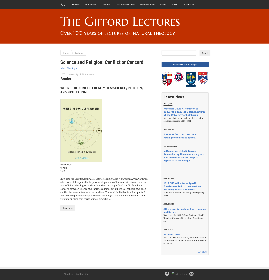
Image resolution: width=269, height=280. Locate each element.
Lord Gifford (90, 4)
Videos (163, 4)
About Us (68, 274)
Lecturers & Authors (125, 4)
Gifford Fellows (147, 4)
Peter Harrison (172, 234)
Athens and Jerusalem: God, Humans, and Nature (185, 210)
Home (66, 53)
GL (63, 4)
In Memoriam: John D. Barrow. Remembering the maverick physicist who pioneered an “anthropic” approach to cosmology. (185, 156)
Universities (188, 4)
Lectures (106, 4)
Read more (68, 208)
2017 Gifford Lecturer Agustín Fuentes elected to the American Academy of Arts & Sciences (182, 186)
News (174, 4)
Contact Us (82, 274)
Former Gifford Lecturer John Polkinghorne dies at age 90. (180, 136)
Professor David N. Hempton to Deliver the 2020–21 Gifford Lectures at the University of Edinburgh (184, 111)
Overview (75, 4)
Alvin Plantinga (68, 68)
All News (202, 251)
